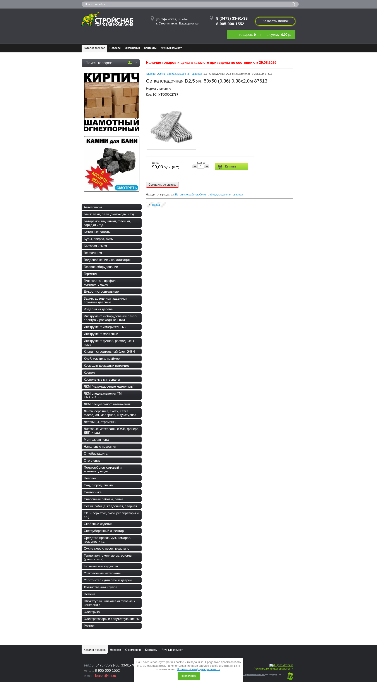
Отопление (92, 460)
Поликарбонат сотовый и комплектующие (103, 469)
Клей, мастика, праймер (102, 358)
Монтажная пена (96, 439)
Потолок (90, 478)
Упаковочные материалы (102, 573)
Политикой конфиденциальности (198, 669)
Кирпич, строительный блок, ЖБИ (109, 351)
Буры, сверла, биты (98, 239)
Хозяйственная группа (100, 587)
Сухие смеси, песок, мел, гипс (106, 548)
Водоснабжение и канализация (107, 260)
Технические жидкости (101, 566)
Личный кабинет (171, 48)
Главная (151, 73)
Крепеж (89, 372)
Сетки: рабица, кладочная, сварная (110, 506)
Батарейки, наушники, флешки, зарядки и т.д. (107, 223)
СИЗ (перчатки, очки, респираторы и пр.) (111, 515)
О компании (132, 48)
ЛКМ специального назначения (107, 404)
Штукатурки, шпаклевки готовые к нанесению (109, 603)
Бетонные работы (97, 232)
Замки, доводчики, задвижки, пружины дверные (105, 300)
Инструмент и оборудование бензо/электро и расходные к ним (110, 318)
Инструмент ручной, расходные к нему (109, 342)
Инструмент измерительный (105, 327)
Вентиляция (93, 253)
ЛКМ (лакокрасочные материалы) (109, 386)
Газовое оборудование (101, 267)
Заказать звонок (275, 21)
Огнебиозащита (95, 453)
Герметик (91, 274)
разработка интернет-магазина (245, 674)
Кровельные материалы (102, 379)
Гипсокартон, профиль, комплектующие (101, 282)
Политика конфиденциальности (273, 668)
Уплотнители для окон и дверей (108, 580)
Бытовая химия (95, 246)
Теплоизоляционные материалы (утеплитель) (108, 557)
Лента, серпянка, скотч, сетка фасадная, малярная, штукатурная (110, 413)
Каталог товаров (94, 48)
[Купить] (231, 166)
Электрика (92, 612)
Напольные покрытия (100, 446)
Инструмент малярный (101, 334)
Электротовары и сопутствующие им (111, 619)
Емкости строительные (101, 291)
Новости (115, 48)
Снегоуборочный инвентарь (104, 531)
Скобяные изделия (98, 524)
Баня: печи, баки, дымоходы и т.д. (109, 214)
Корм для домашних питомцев (107, 365)
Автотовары (93, 207)
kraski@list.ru (105, 676)
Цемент (89, 594)
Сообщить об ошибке (162, 184)
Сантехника (92, 492)
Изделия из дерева (98, 309)
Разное (89, 626)
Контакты (150, 48)
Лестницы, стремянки (100, 422)
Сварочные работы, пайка (103, 499)
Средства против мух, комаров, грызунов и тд (107, 539)
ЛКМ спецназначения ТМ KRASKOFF (103, 395)
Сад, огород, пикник (98, 485)
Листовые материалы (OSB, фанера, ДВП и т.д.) (111, 430)
